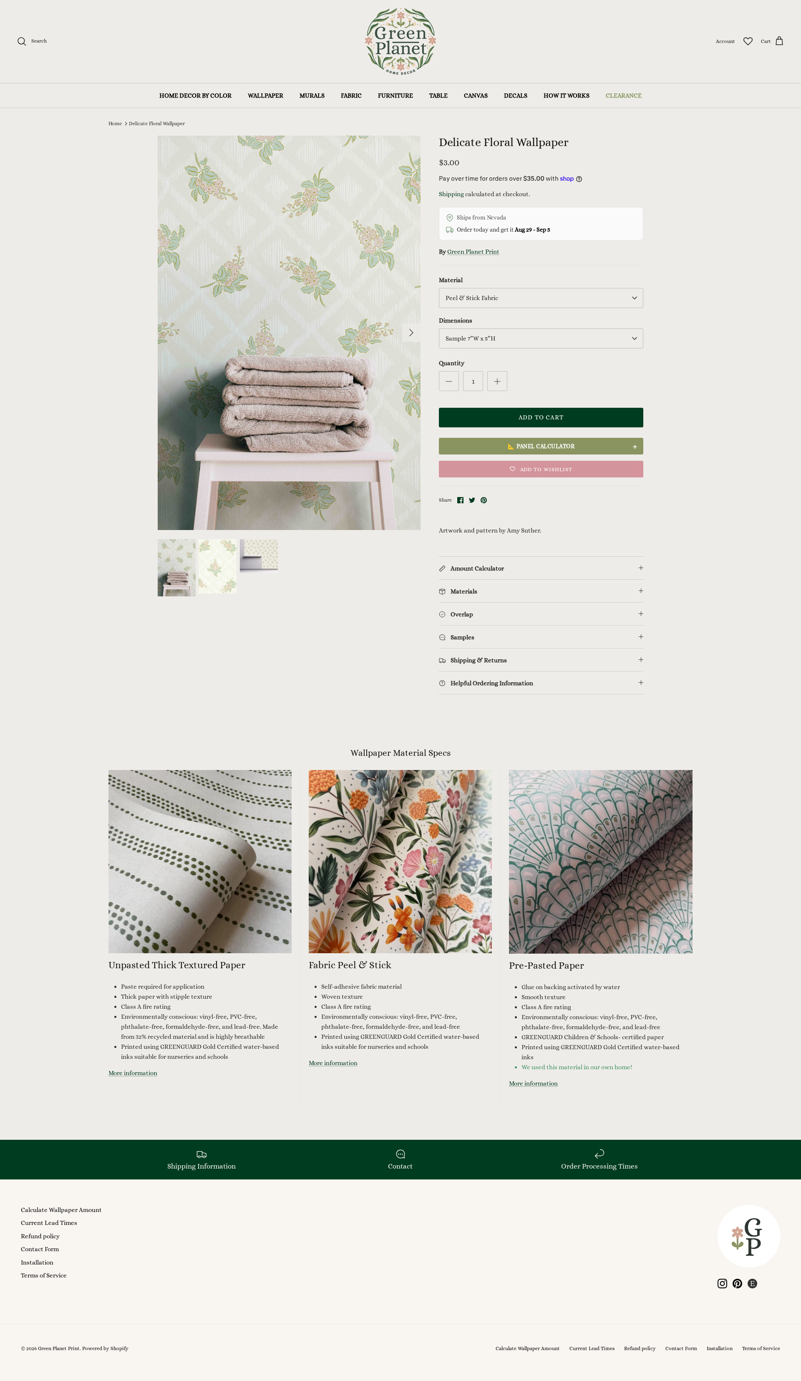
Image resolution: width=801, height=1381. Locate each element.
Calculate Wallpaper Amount (61, 1210)
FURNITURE (395, 95)
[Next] (411, 332)
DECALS (515, 95)
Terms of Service (44, 1275)
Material (451, 280)
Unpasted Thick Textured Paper (176, 964)
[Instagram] (722, 1283)
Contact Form (40, 1249)
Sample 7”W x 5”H (471, 338)
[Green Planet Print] (400, 41)
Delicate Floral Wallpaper (157, 123)
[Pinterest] (737, 1283)
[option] (289, 333)
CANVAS (476, 95)
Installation (37, 1262)
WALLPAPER (265, 95)
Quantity (451, 363)
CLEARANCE (624, 95)
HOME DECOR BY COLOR (195, 95)
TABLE (438, 95)
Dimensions (455, 320)
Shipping (451, 194)
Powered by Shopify (105, 1348)
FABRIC (351, 95)
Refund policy (40, 1236)
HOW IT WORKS (566, 95)
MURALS (312, 95)
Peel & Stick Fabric (472, 298)
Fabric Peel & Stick (350, 964)
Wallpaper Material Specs (400, 753)
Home (115, 123)
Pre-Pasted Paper (546, 965)
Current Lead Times (49, 1223)
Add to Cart (541, 417)
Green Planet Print (473, 251)
